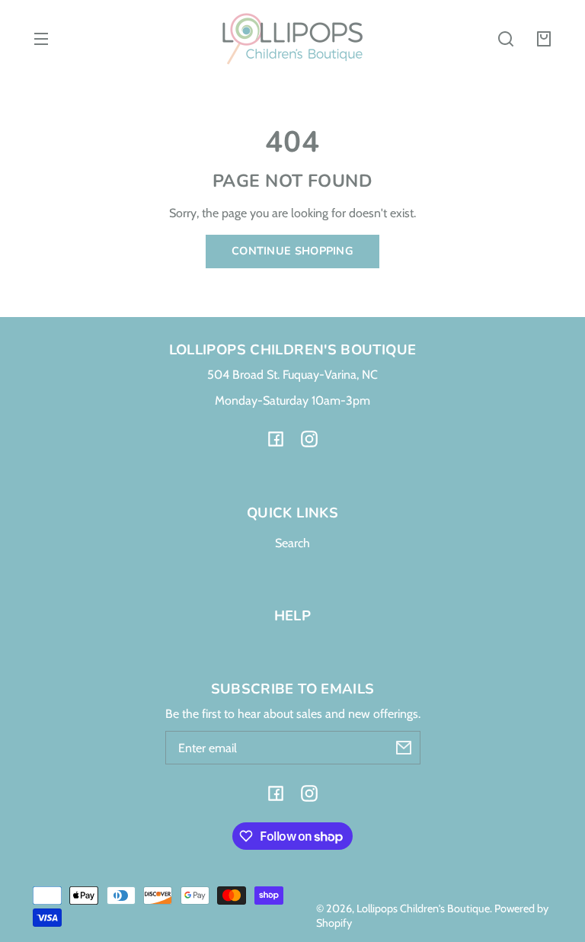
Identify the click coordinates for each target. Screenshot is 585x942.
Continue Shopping (292, 250)
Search (292, 543)
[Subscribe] (403, 747)
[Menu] (41, 39)
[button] (506, 39)
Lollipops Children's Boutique (423, 908)
